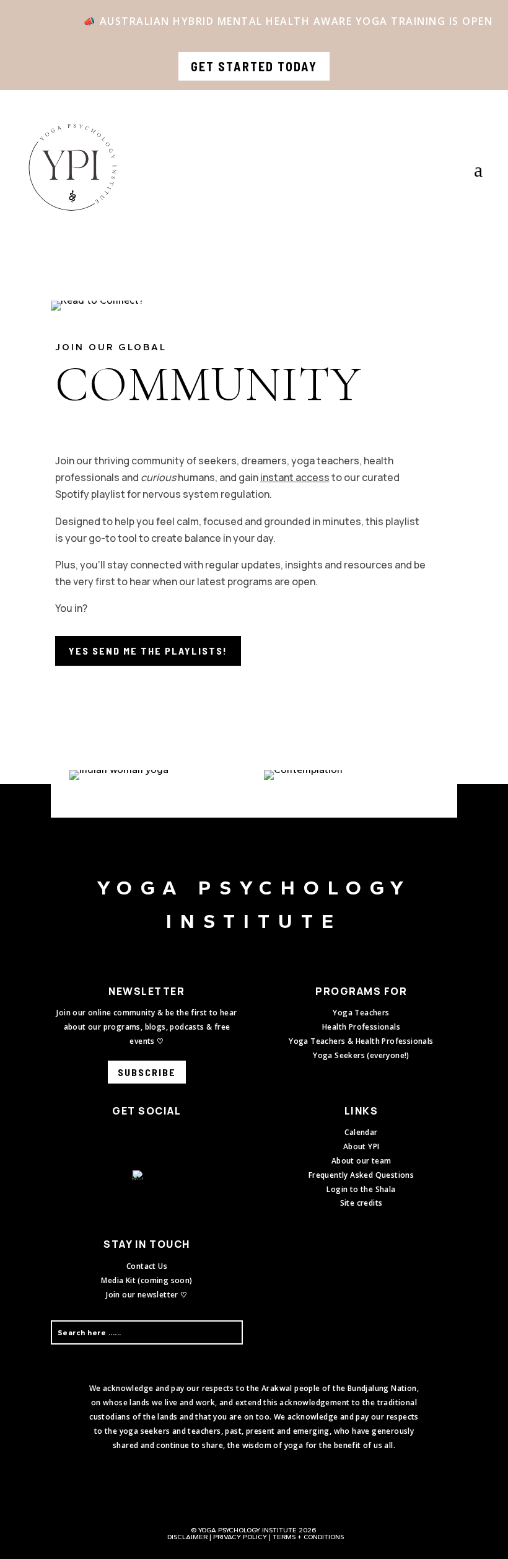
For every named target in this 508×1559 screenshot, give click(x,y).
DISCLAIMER (187, 1537)
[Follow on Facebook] (129, 1137)
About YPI (361, 1146)
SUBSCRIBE (147, 1072)
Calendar (360, 1132)
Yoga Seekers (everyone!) (361, 1055)
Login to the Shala (360, 1189)
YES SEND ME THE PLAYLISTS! (148, 650)
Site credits (361, 1203)
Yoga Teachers (361, 1012)
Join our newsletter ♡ (146, 1294)
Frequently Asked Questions (361, 1175)
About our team (361, 1160)
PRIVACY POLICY (240, 1537)
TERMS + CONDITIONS (308, 1537)
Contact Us (146, 1266)
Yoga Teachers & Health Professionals (361, 1041)
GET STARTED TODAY (254, 66)
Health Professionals (361, 1027)
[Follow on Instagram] (154, 1137)
